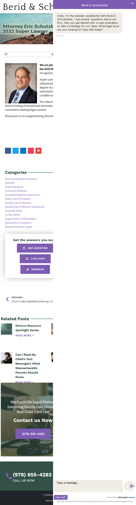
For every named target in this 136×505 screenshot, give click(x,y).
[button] (8, 151)
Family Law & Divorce (18, 202)
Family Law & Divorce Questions (24, 206)
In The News (12, 214)
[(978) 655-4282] (9, 476)
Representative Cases (18, 226)
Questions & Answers (18, 222)
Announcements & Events (21, 178)
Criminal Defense (16, 190)
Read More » (24, 335)
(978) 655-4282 (33, 434)
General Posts (13, 210)
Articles (10, 182)
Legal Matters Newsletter (21, 218)
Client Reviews (14, 186)
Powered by (121, 497)
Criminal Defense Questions (22, 194)
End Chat (61, 497)
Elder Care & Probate (18, 198)
